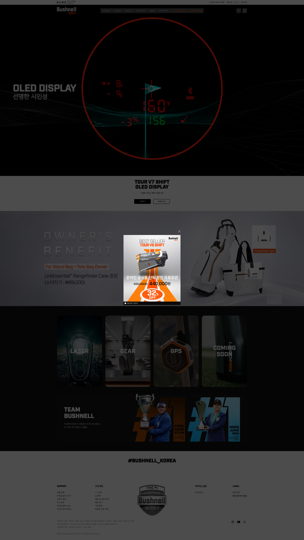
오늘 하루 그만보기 (132, 303)
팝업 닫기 (179, 231)
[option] (152, 268)
